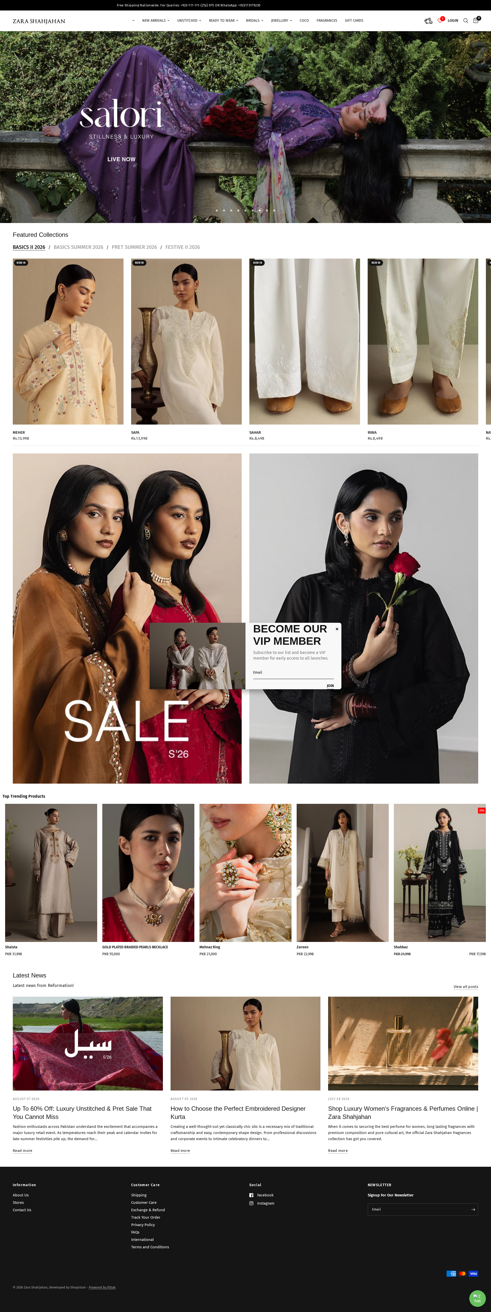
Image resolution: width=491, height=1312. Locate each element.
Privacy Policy (143, 1224)
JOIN (330, 686)
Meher (19, 424)
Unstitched (187, 20)
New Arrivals (154, 20)
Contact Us (22, 1210)
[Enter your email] (473, 1209)
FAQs (135, 1232)
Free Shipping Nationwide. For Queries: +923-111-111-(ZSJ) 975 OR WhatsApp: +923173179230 (407, 5)
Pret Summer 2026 (134, 239)
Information (24, 1185)
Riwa (372, 424)
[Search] (466, 20)
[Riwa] (423, 334)
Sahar (255, 424)
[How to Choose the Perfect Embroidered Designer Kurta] (246, 1036)
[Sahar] (304, 334)
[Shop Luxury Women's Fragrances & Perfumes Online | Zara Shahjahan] (403, 1036)
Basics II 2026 (29, 239)
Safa (135, 424)
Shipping (139, 1195)
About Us (21, 1195)
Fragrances (327, 20)
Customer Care (145, 1185)
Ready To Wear (222, 20)
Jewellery (279, 20)
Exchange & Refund (148, 1210)
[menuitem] (128, 20)
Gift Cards (354, 20)
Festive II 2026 (182, 239)
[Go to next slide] (464, 874)
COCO (304, 20)
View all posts (466, 979)
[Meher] (68, 334)
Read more (22, 1143)
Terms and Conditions (150, 1247)
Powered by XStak (102, 1287)
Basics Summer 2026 (78, 239)
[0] (474, 20)
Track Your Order (145, 1217)
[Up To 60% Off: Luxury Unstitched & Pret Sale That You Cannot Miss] (88, 1036)
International (142, 1239)
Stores (18, 1202)
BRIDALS (253, 20)
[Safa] (186, 334)
